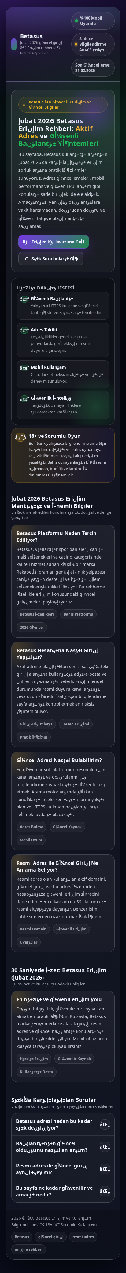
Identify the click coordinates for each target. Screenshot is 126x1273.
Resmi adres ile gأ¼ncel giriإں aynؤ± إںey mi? (63, 1169)
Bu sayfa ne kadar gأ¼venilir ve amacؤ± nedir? (63, 1191)
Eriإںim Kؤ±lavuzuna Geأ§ (53, 242)
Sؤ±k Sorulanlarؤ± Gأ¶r (51, 258)
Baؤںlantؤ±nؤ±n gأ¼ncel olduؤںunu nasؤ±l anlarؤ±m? (63, 1146)
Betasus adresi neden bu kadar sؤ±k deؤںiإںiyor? (63, 1124)
